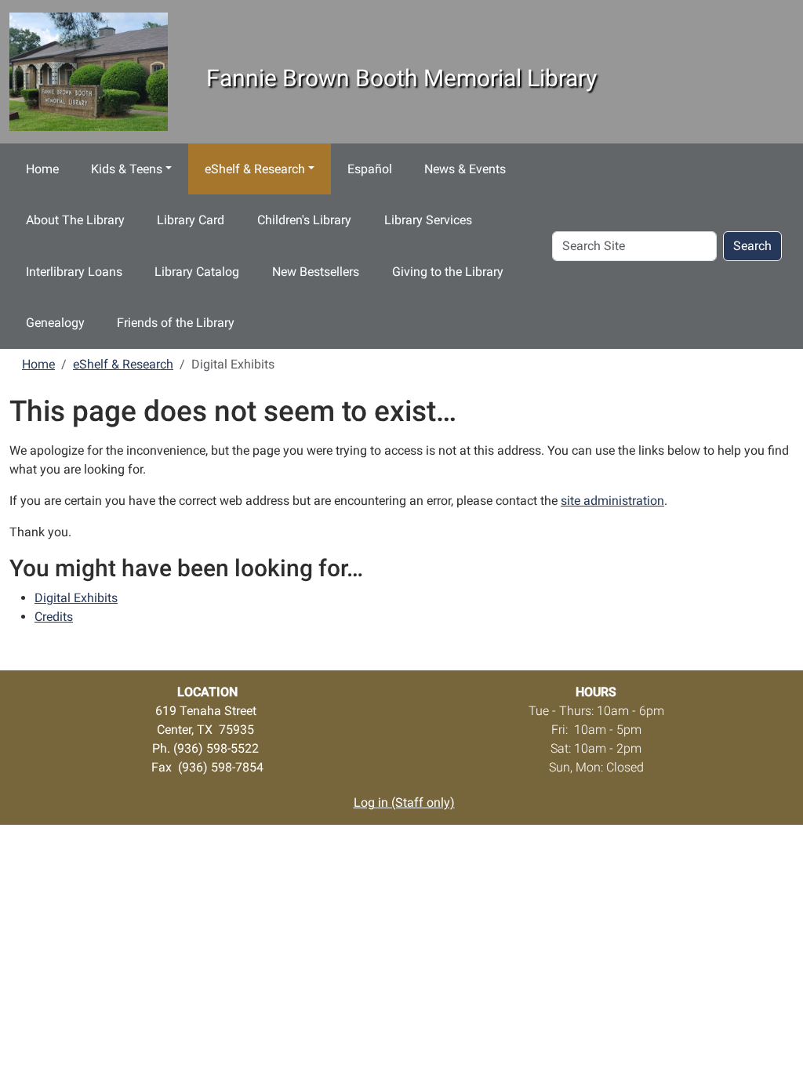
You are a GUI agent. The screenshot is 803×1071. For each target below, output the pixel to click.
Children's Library (304, 219)
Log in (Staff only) (404, 802)
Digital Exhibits (76, 597)
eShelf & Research (255, 169)
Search (752, 245)
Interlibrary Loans (74, 271)
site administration (612, 500)
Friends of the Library (175, 322)
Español (369, 169)
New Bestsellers (315, 271)
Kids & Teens (126, 169)
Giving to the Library (447, 271)
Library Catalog (196, 271)
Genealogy (55, 322)
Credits (54, 616)
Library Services (428, 219)
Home (42, 169)
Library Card (190, 219)
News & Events (465, 169)
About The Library (75, 219)
